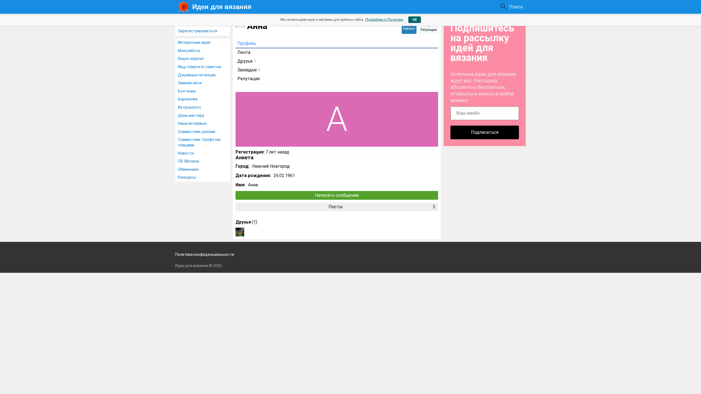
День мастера (191, 115)
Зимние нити (190, 83)
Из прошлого (189, 107)
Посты (382, 206)
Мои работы (189, 50)
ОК (414, 20)
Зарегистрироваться (197, 31)
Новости (186, 153)
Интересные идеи (194, 42)
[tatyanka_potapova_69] (239, 232)
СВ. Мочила (188, 161)
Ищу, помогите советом (199, 67)
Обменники (188, 169)
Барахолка (187, 99)
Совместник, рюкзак (196, 131)
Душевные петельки (197, 75)
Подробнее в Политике (384, 20)
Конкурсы (187, 177)
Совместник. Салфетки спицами (199, 142)
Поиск (516, 7)
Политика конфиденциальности (204, 254)
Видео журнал (191, 58)
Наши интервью (192, 123)
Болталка (187, 91)
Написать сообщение (337, 195)
